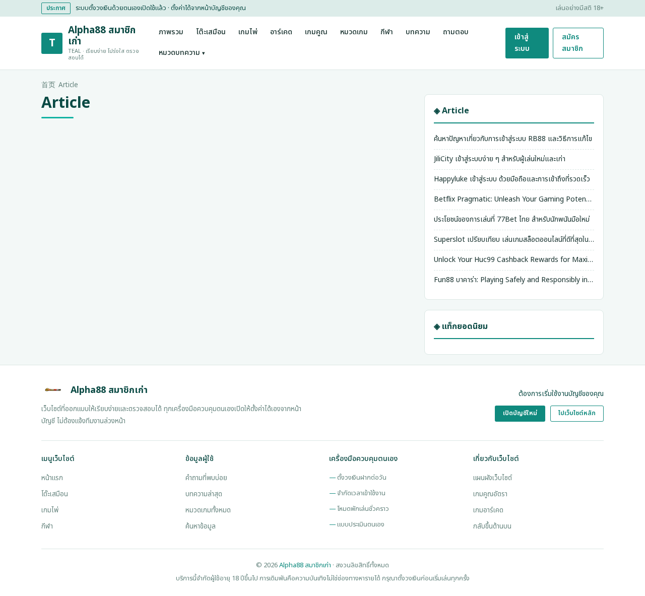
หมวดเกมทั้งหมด (208, 510)
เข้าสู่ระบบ (522, 42)
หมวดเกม (354, 32)
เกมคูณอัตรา (490, 494)
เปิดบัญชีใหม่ (520, 413)
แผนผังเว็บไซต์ (492, 478)
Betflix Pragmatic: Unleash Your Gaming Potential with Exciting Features (514, 199)
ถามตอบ (456, 32)
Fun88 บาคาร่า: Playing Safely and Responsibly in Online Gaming (514, 280)
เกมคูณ (316, 32)
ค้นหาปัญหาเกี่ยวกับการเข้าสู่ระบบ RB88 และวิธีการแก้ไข (513, 139)
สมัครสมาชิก (572, 42)
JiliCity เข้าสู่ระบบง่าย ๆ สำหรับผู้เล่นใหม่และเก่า (499, 159)
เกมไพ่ (247, 32)
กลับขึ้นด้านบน (492, 526)
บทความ (418, 32)
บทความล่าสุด (203, 494)
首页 (48, 85)
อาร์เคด (281, 32)
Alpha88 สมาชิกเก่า (305, 565)
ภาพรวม (171, 32)
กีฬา (386, 32)
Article (68, 85)
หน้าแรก (52, 478)
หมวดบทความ (182, 52)
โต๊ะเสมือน (211, 32)
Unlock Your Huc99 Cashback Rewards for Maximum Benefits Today (514, 259)
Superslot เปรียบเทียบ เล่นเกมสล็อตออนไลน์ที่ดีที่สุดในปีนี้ (514, 239)
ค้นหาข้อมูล (200, 526)
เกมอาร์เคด (488, 510)
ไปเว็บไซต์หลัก (577, 413)
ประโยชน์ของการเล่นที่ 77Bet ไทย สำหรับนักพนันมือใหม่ (512, 219)
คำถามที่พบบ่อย (206, 478)
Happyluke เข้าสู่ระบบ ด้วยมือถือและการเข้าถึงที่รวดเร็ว (512, 179)
